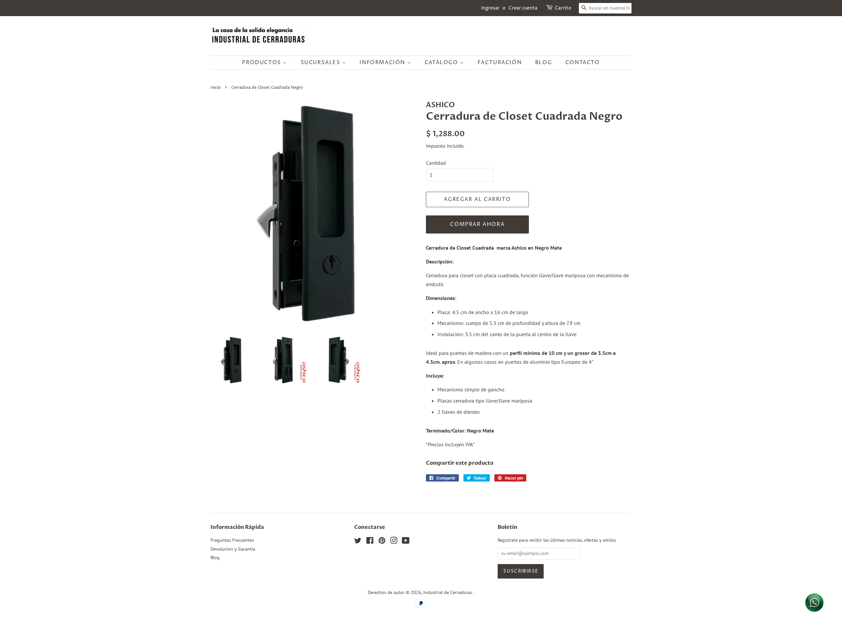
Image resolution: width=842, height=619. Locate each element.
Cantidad (436, 163)
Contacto (582, 62)
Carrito (563, 8)
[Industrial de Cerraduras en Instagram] (393, 542)
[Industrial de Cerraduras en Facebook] (370, 542)
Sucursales (321, 62)
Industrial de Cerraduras (448, 592)
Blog (543, 62)
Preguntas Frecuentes (232, 540)
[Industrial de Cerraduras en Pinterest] (381, 542)
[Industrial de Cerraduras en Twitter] (357, 542)
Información (383, 62)
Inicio (215, 87)
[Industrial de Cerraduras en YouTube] (405, 542)
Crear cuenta (522, 8)
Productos (262, 62)
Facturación (500, 62)
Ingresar (490, 8)
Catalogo (442, 62)
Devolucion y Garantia (232, 549)
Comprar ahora (477, 224)
